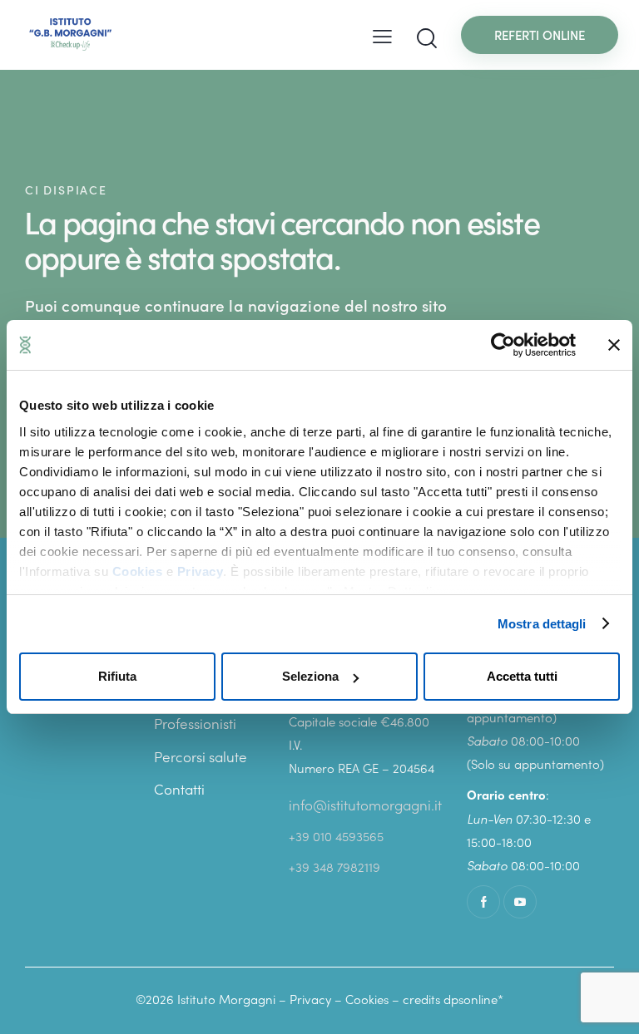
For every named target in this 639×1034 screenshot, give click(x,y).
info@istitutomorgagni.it (365, 805)
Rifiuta (117, 676)
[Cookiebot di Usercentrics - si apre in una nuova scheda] (503, 344)
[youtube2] (520, 901)
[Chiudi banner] (614, 345)
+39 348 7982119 (334, 866)
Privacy (200, 571)
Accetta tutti (522, 676)
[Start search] (426, 39)
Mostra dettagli (542, 624)
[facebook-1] (483, 901)
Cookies (137, 571)
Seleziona (310, 676)
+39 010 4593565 (336, 835)
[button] (382, 34)
